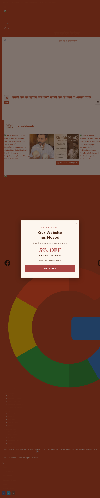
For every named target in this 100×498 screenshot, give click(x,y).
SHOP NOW (50, 269)
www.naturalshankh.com (50, 260)
